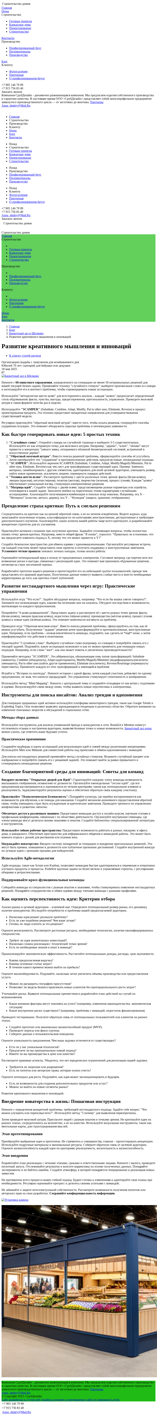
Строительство (19, 31)
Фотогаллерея (18, 71)
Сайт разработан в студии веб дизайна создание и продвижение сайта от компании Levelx (61, 1399)
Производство (18, 55)
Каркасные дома (20, 24)
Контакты (8, 38)
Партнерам (16, 75)
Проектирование (20, 28)
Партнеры (96, 102)
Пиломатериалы (19, 51)
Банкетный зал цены (138, 728)
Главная (7, 7)
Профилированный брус (25, 48)
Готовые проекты (20, 21)
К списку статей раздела (25, 355)
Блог (5, 61)
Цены (5, 11)
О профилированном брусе (27, 78)
